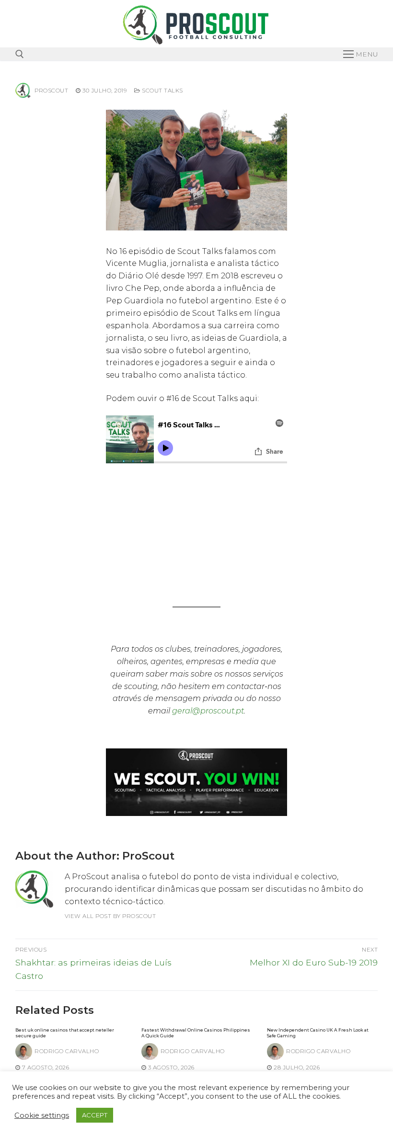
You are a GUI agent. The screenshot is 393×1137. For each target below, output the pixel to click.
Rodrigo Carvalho (67, 1051)
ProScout (51, 90)
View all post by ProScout (110, 916)
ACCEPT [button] (94, 1115)
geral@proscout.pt (208, 710)
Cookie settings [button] (41, 1115)
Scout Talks (161, 90)
